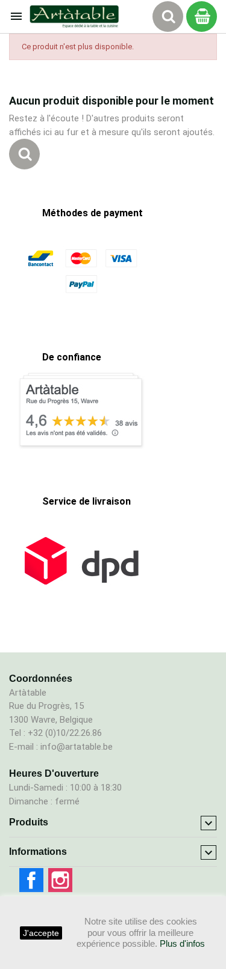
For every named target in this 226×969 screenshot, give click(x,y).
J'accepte (41, 933)
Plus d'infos (182, 943)
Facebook (31, 880)
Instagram (60, 880)
